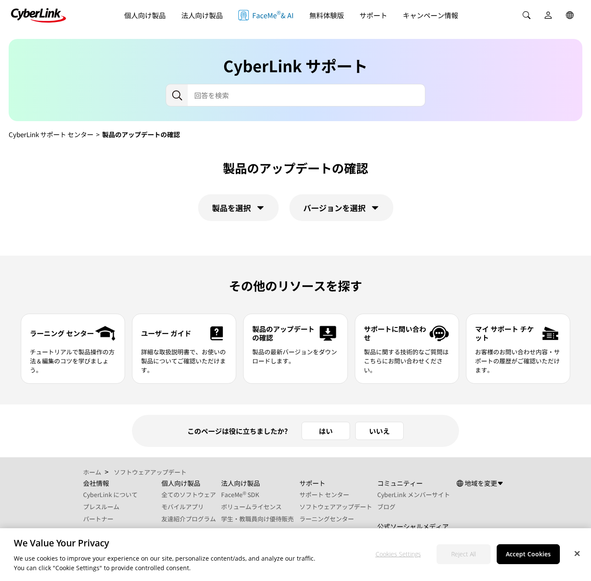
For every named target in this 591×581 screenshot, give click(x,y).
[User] (548, 15)
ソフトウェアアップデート (335, 506)
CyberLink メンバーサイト (413, 494)
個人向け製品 (145, 15)
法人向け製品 (202, 15)
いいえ (379, 431)
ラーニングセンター (326, 518)
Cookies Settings (398, 554)
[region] (295, 554)
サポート (373, 15)
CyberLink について (110, 494)
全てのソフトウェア (188, 494)
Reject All (463, 554)
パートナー (98, 518)
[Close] (577, 553)
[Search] (526, 15)
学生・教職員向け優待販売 (257, 518)
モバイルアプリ (182, 506)
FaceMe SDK (240, 494)
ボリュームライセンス (251, 506)
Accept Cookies (528, 554)
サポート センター (324, 494)
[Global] (570, 15)
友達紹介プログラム (188, 518)
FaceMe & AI (273, 14)
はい (326, 431)
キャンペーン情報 (430, 15)
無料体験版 (326, 15)
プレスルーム (101, 506)
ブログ (386, 506)
